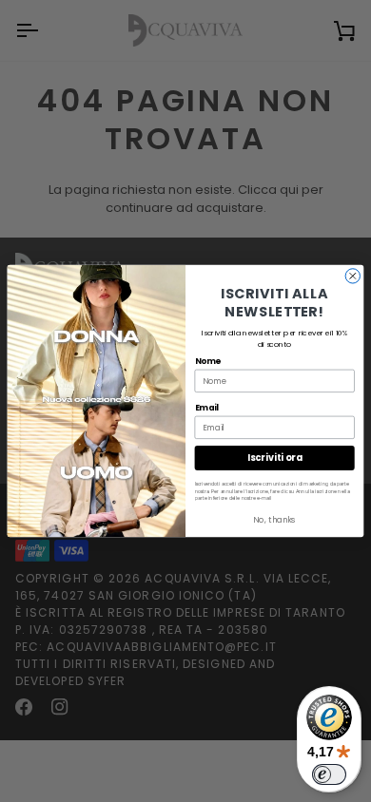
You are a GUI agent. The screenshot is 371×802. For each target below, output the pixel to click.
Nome (208, 360)
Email (207, 406)
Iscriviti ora (274, 457)
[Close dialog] (352, 276)
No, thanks (274, 519)
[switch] (329, 774)
